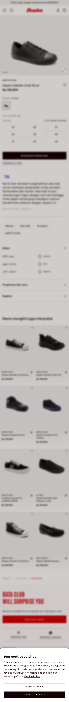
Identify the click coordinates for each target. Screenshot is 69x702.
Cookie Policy (32, 676)
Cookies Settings (34, 687)
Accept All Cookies (34, 695)
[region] (34, 675)
